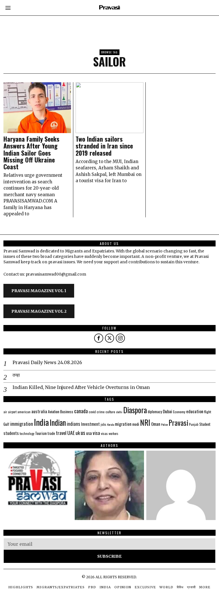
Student (204, 424)
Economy (179, 411)
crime (101, 411)
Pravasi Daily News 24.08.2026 (47, 362)
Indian (58, 422)
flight (207, 411)
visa (96, 432)
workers (113, 433)
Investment (90, 424)
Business (66, 411)
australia (39, 411)
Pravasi (178, 422)
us (83, 432)
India (41, 422)
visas (104, 433)
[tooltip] (98, 338)
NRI (145, 422)
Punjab (193, 424)
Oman (155, 424)
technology (27, 433)
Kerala (110, 424)
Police (164, 424)
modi (135, 424)
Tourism (41, 433)
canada (81, 411)
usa (89, 433)
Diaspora (135, 410)
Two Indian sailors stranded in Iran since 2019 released (104, 145)
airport (12, 412)
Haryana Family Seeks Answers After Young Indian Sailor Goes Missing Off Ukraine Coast (31, 152)
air (5, 412)
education (194, 411)
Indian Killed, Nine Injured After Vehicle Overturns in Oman (81, 387)
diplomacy (155, 411)
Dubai (167, 411)
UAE (71, 432)
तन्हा (16, 375)
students (11, 433)
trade (51, 433)
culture (110, 411)
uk (78, 432)
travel (61, 432)
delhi (119, 412)
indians (73, 423)
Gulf (6, 424)
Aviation (53, 411)
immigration (21, 423)
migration (123, 424)
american (24, 411)
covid (92, 411)
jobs (103, 424)
